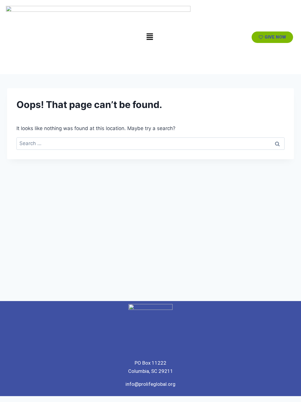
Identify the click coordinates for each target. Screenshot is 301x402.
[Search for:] (150, 143)
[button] (149, 37)
